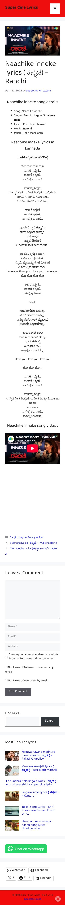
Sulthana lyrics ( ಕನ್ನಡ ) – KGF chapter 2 (33, 543)
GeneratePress (32, 900)
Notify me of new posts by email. (28, 681)
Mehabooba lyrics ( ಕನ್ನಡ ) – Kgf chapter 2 (31, 552)
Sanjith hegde (18, 538)
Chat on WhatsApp (29, 848)
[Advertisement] (32, 497)
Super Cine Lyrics (21, 8)
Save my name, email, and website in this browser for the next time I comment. (33, 657)
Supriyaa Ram (36, 538)
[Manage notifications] (58, 899)
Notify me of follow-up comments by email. (29, 670)
